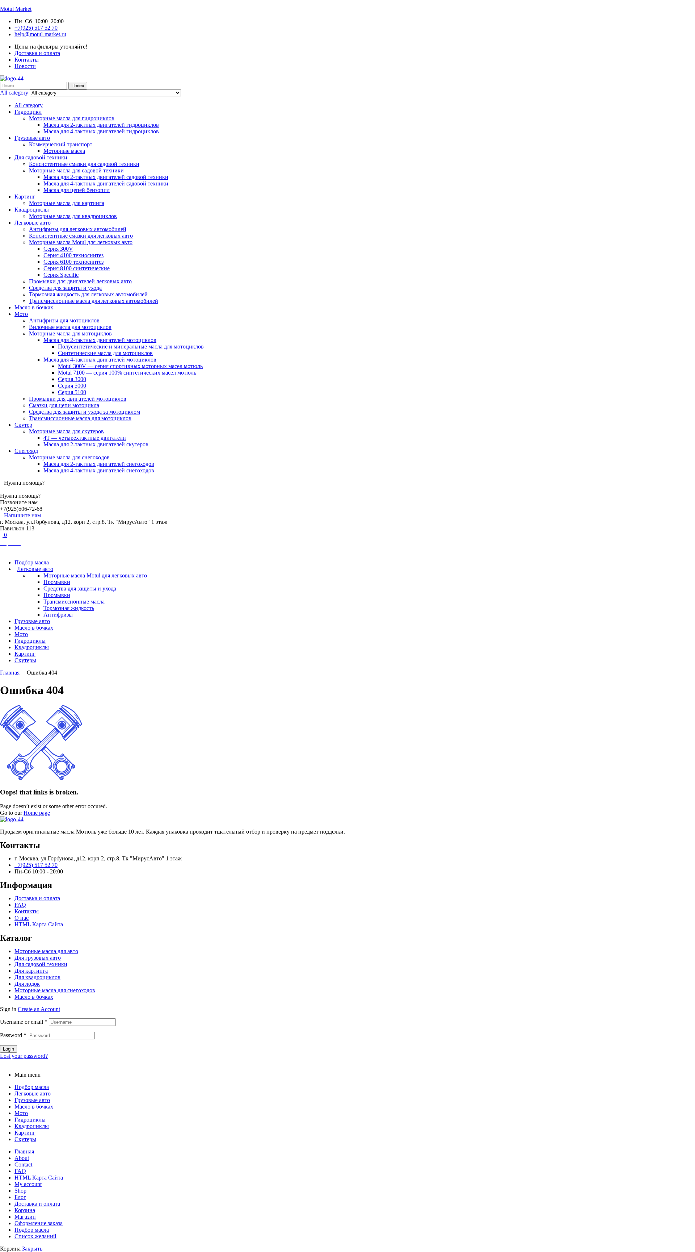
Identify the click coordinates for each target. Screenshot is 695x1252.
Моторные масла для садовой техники (76, 170)
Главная (10, 672)
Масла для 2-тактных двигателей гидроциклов (101, 125)
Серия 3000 (72, 379)
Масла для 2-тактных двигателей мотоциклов (99, 340)
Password (13, 1035)
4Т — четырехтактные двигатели (84, 438)
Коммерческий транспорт (60, 144)
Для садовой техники (40, 157)
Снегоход (26, 451)
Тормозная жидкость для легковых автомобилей (88, 294)
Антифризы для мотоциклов (64, 320)
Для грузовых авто (37, 958)
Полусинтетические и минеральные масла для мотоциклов (131, 346)
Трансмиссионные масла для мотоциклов (80, 418)
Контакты (26, 911)
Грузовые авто (32, 138)
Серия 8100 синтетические (76, 268)
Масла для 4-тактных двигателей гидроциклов (101, 131)
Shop (20, 1191)
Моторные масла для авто (46, 951)
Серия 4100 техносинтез (73, 255)
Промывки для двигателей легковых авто (80, 281)
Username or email (23, 1022)
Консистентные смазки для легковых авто (81, 236)
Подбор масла (31, 1087)
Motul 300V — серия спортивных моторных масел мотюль (130, 366)
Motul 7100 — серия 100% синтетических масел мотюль (127, 373)
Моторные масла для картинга (66, 203)
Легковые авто (32, 223)
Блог (20, 1197)
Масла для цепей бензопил (76, 190)
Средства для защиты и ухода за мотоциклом (84, 412)
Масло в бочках (33, 307)
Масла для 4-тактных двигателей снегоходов (98, 470)
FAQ (20, 905)
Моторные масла (64, 151)
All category (28, 105)
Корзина (24, 1210)
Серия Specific (61, 275)
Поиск (77, 85)
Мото (21, 314)
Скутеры (25, 1139)
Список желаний (35, 1236)
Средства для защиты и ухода (65, 288)
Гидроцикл (28, 112)
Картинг (24, 196)
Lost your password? (24, 1056)
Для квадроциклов (37, 977)
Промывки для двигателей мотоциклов (77, 399)
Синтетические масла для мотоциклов (105, 353)
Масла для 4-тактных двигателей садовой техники (105, 183)
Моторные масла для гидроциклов (71, 118)
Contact (23, 1164)
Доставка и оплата (37, 898)
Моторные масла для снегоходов (69, 457)
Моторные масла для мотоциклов (70, 333)
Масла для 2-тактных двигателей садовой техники (105, 177)
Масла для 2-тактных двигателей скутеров (95, 444)
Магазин (25, 1217)
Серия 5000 (72, 386)
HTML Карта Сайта (38, 924)
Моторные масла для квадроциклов (73, 216)
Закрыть (32, 1248)
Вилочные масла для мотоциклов (70, 327)
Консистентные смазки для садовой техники (84, 164)
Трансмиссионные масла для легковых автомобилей (93, 301)
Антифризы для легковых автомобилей (77, 229)
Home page (37, 813)
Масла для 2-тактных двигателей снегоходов (98, 464)
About (21, 1158)
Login (8, 1049)
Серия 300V (58, 249)
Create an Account (39, 1009)
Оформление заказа (38, 1223)
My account (28, 1184)
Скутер (23, 425)
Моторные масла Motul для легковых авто (80, 242)
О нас (21, 918)
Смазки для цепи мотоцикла (64, 405)
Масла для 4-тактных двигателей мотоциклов (99, 359)
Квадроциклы (31, 209)
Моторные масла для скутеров (66, 431)
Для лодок (27, 984)
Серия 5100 (72, 392)
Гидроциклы (30, 1120)
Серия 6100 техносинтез (73, 262)
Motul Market (15, 9)
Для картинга (31, 971)
